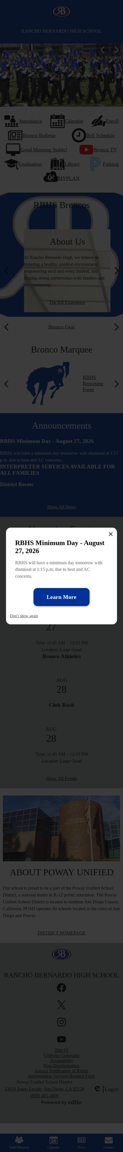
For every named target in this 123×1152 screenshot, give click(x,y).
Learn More (61, 597)
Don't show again (24, 616)
